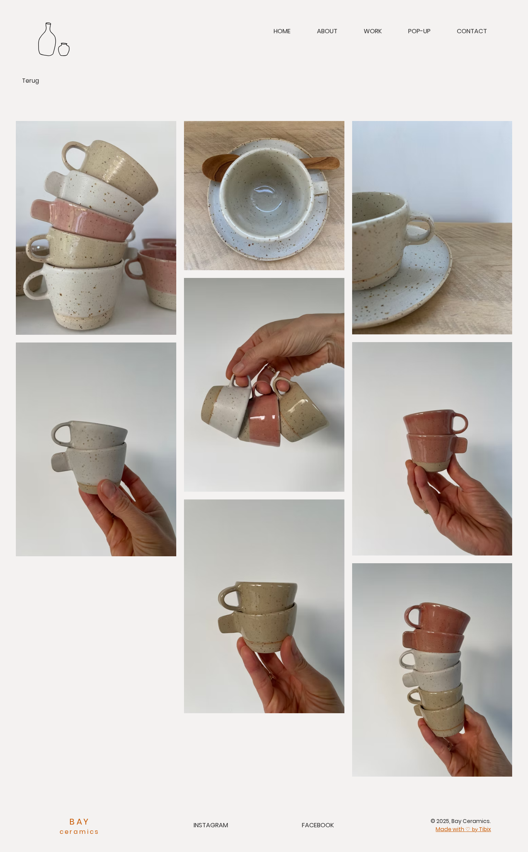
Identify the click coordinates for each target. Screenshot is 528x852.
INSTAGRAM (211, 825)
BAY (79, 822)
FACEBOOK (318, 825)
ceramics (80, 831)
